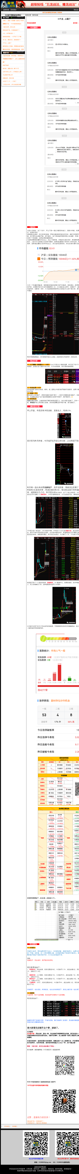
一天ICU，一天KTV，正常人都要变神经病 (14, 59)
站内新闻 (48, 12)
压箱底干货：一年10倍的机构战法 (12, 23)
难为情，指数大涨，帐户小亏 (11, 68)
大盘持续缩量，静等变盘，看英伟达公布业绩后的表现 (13, 56)
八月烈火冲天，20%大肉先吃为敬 (12, 84)
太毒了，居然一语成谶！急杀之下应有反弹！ (13, 21)
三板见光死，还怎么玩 (9, 27)
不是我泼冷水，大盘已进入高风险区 (37, 1123)
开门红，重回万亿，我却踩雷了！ (12, 40)
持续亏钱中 (6, 65)
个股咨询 (59, 12)
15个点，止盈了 (7, 43)
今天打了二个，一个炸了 (9, 81)
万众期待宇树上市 (8, 75)
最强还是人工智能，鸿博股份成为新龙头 (13, 46)
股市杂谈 (53, 12)
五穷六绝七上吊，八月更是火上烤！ (13, 71)
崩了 (4, 62)
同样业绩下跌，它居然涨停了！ (11, 30)
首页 (43, 12)
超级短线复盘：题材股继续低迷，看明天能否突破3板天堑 (13, 50)
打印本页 (6, 1126)
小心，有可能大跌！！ (9, 33)
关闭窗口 (14, 1126)
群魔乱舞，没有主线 (8, 78)
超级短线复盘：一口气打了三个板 (12, 36)
